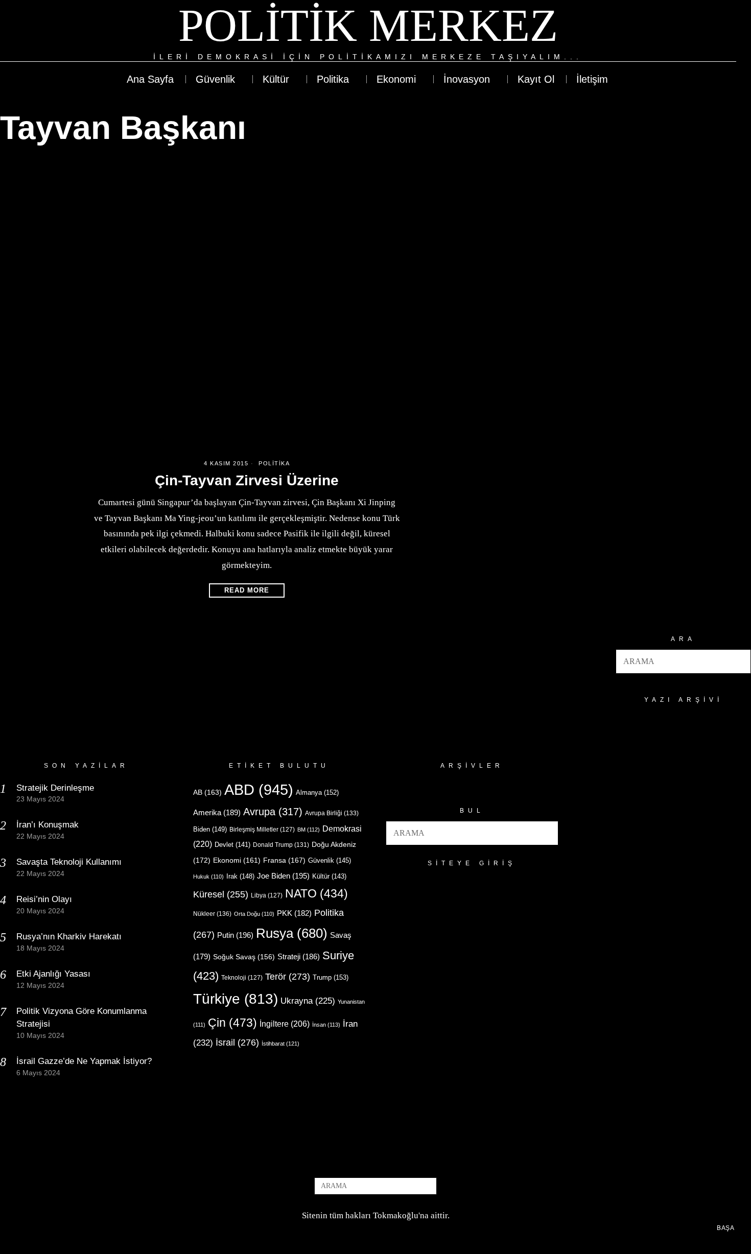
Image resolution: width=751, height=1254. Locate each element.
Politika (274, 463)
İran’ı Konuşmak (47, 825)
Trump (330, 977)
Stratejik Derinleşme (55, 788)
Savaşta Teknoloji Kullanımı (69, 862)
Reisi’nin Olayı (44, 899)
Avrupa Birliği (332, 813)
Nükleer (212, 913)
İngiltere (285, 1023)
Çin (232, 1022)
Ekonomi (237, 860)
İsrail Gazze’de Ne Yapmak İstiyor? (85, 1061)
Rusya (291, 933)
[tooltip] (691, 32)
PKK (294, 913)
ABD (258, 789)
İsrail (237, 1042)
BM (308, 829)
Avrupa (272, 811)
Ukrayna (307, 1001)
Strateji (298, 956)
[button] (738, 661)
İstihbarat (280, 1043)
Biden (210, 829)
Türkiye (235, 999)
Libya (267, 895)
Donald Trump (281, 844)
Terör (287, 976)
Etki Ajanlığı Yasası (53, 974)
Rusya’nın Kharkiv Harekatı (69, 936)
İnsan (326, 1025)
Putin (235, 935)
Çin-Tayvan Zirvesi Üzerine (247, 480)
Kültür (329, 876)
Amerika (217, 812)
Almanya (317, 792)
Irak (240, 876)
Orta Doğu (254, 914)
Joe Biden (283, 875)
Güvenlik (329, 860)
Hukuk (208, 876)
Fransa (284, 860)
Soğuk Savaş (244, 957)
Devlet (232, 844)
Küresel (220, 894)
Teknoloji (242, 977)
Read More (246, 590)
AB (207, 792)
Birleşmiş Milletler (262, 829)
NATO (316, 893)
